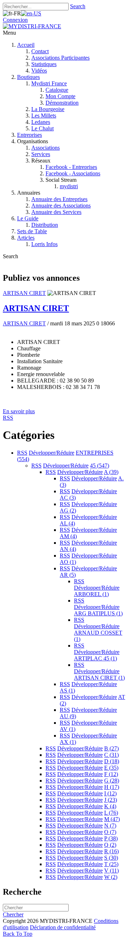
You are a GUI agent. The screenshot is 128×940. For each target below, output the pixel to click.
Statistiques (44, 64)
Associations (45, 148)
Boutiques (28, 77)
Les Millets (43, 115)
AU (68, 716)
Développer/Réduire (51, 453)
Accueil (25, 45)
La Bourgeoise (47, 109)
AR (68, 575)
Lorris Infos (44, 244)
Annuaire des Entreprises (59, 199)
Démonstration (62, 103)
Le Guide (27, 218)
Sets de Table (32, 231)
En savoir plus (19, 411)
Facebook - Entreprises (71, 167)
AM (68, 536)
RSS (22, 453)
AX (68, 742)
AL (67, 523)
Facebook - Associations (73, 173)
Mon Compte (60, 96)
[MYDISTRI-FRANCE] (32, 26)
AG (68, 511)
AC (68, 498)
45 (99, 465)
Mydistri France (49, 83)
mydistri (69, 186)
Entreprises (29, 135)
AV (67, 729)
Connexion (15, 20)
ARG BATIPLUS (98, 613)
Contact (40, 51)
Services (40, 154)
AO (68, 562)
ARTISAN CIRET (24, 293)
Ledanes (40, 122)
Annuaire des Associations (61, 205)
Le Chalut (42, 128)
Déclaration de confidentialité (63, 927)
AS (67, 691)
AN (68, 549)
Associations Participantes (60, 58)
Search (77, 6)
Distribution (44, 225)
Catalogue (57, 90)
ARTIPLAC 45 (95, 658)
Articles (25, 238)
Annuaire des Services (56, 212)
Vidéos (39, 71)
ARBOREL (91, 594)
